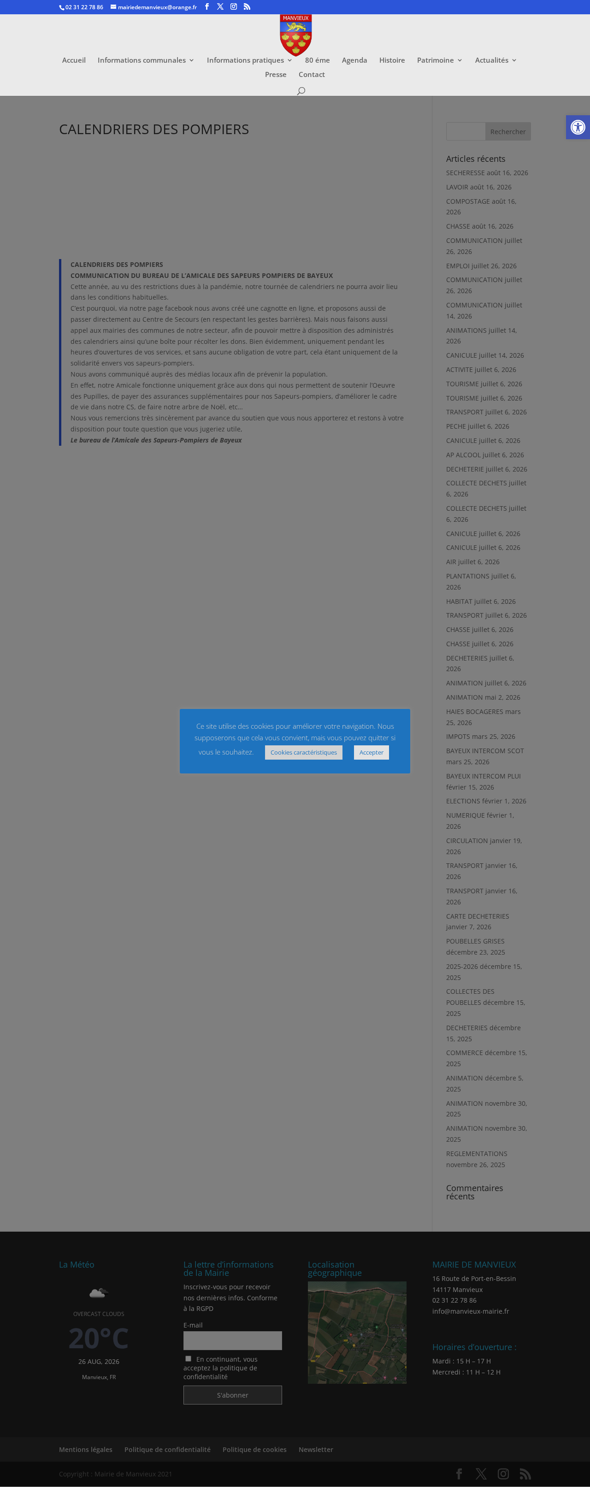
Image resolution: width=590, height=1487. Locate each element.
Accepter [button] (372, 752)
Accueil (74, 61)
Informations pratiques (245, 61)
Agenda (354, 61)
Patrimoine (435, 61)
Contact (312, 75)
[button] (578, 127)
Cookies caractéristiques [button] (304, 752)
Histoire (392, 61)
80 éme (317, 61)
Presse (276, 75)
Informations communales (142, 61)
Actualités (491, 61)
